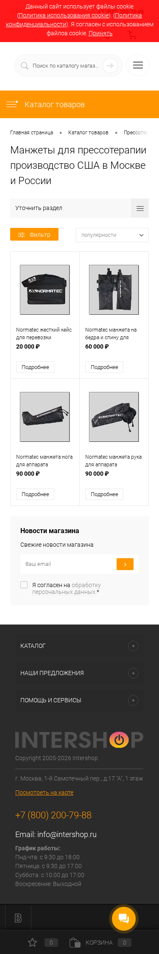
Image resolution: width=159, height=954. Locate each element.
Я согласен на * (66, 588)
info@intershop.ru (67, 834)
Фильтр (40, 234)
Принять (101, 33)
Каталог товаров (54, 104)
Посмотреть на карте (44, 792)
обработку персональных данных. (66, 588)
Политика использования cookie (64, 15)
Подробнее (35, 367)
